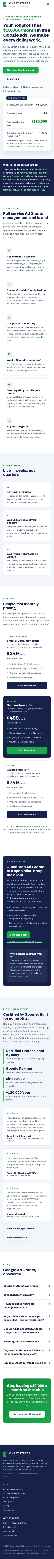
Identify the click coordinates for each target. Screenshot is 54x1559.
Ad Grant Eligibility (11, 1498)
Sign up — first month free (14, 1523)
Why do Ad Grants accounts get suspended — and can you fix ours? (24, 1318)
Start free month (27, 686)
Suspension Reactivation (14, 1493)
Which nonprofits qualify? (19, 1295)
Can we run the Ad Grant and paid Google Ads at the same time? (23, 1331)
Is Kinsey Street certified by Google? (25, 1363)
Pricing (6, 1506)
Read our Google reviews (20, 1228)
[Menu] (48, 4)
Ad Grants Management (13, 1489)
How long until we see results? (21, 1341)
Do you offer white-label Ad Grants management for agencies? (24, 1352)
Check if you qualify (34, 270)
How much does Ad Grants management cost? (19, 1306)
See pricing (13, 79)
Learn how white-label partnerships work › (24, 942)
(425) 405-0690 (10, 1535)
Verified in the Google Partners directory (24, 1072)
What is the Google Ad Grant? (21, 1286)
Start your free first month (21, 70)
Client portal (8, 1531)
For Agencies (9, 1502)
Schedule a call (18, 935)
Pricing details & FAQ (35, 832)
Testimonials (8, 1510)
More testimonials (17, 1238)
